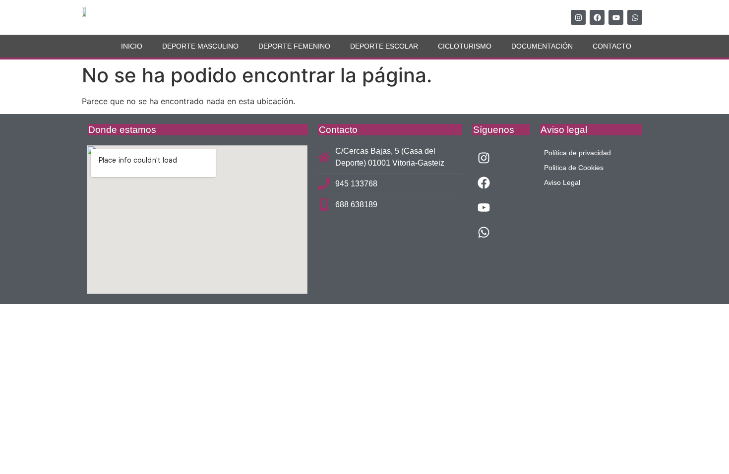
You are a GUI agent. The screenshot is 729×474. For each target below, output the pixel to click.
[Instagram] (578, 17)
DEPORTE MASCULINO (200, 46)
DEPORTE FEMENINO (294, 46)
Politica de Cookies (574, 168)
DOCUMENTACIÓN (542, 46)
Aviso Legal (562, 182)
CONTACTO (612, 46)
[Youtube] (615, 17)
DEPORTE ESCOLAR (384, 46)
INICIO (131, 46)
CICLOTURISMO (464, 46)
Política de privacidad (577, 153)
